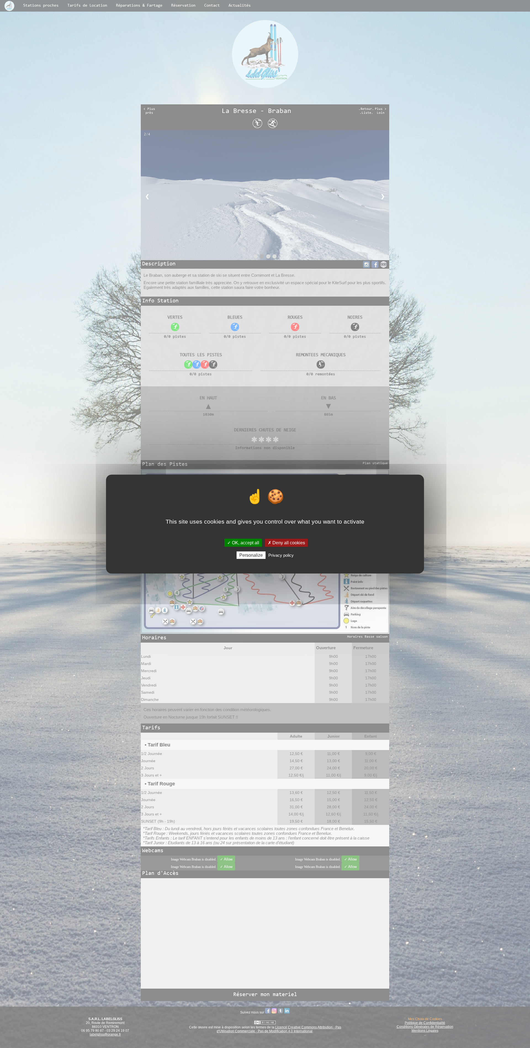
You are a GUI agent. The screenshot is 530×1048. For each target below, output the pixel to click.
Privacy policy (281, 555)
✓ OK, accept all (243, 542)
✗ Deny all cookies (286, 542)
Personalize (251, 555)
